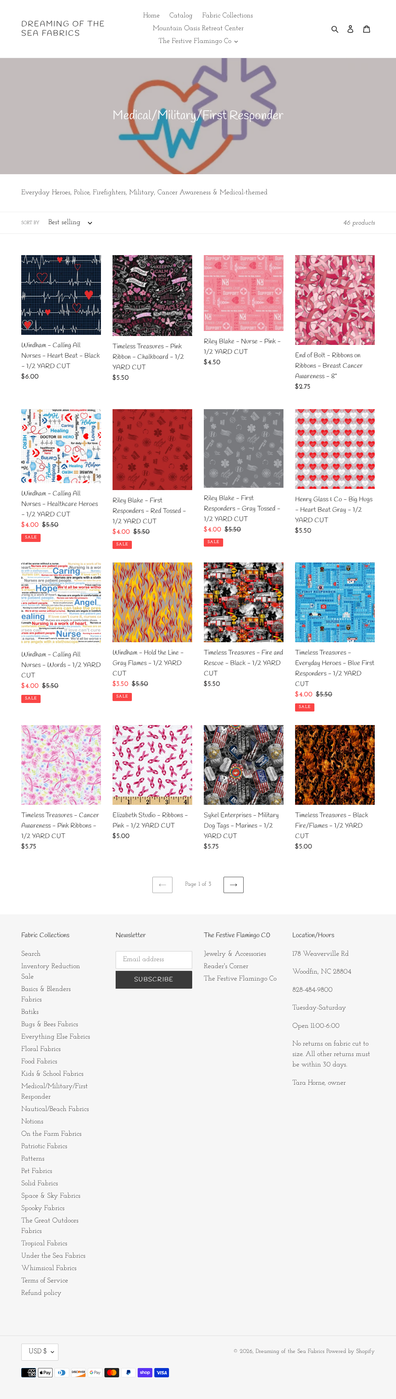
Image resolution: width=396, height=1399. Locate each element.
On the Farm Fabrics (51, 1134)
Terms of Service (44, 1280)
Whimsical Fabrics (49, 1268)
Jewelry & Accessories (235, 954)
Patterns (32, 1159)
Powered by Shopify (350, 1351)
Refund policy (41, 1293)
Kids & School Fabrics (52, 1074)
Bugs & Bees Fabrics (49, 1024)
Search (31, 954)
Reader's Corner (226, 966)
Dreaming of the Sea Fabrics (63, 29)
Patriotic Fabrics (44, 1146)
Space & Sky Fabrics (50, 1196)
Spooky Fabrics (43, 1208)
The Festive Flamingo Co (240, 979)
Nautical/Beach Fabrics (55, 1109)
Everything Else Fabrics (55, 1037)
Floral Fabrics (41, 1049)
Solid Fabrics (39, 1183)
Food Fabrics (39, 1061)
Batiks (30, 1012)
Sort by (30, 223)
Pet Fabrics (36, 1171)
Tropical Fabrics (44, 1243)
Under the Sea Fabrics (53, 1256)
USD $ (38, 1351)
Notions (32, 1121)
